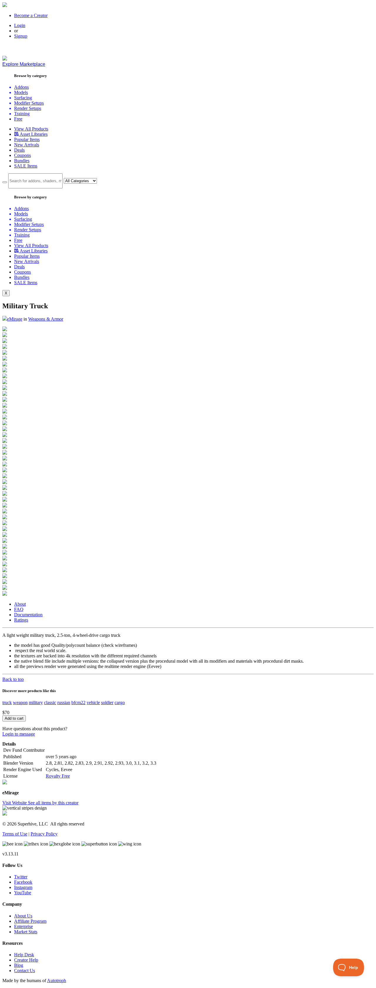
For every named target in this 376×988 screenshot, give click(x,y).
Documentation (28, 614)
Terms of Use (14, 833)
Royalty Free (58, 775)
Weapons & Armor (45, 319)
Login (19, 25)
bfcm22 (78, 702)
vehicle (93, 702)
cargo (120, 702)
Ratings (21, 619)
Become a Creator (31, 15)
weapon (20, 702)
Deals (19, 150)
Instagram (23, 887)
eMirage (14, 319)
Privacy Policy (44, 833)
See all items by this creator (53, 802)
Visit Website (15, 802)
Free (18, 118)
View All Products (31, 128)
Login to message (18, 733)
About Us (23, 915)
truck (7, 702)
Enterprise (23, 926)
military (36, 702)
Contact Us (24, 970)
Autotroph (56, 980)
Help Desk (24, 954)
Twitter (20, 876)
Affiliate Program (30, 921)
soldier (107, 702)
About (20, 604)
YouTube (22, 892)
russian (63, 702)
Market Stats (25, 931)
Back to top (13, 679)
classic (50, 702)
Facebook (23, 882)
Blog (18, 965)
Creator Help (26, 959)
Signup (20, 36)
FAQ (19, 609)
